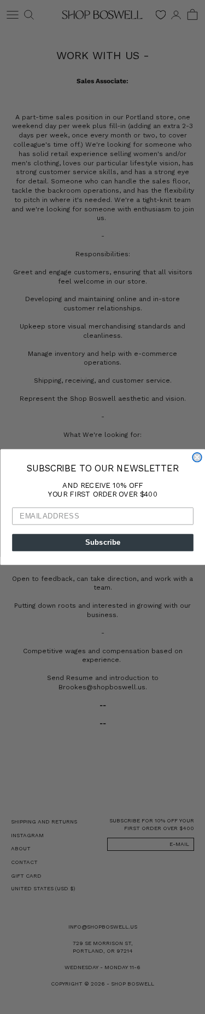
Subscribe (102, 542)
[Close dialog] (197, 457)
